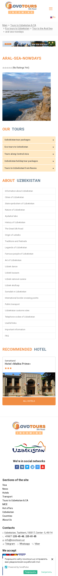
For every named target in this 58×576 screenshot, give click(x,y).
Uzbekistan (8, 512)
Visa (4, 485)
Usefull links (10, 323)
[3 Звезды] (7, 68)
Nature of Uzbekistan (15, 210)
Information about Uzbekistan (19, 191)
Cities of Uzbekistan (14, 197)
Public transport (12, 304)
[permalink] (29, 377)
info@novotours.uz (15, 540)
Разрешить (30, 572)
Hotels (5, 492)
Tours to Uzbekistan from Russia (20, 168)
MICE (5, 504)
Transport (7, 496)
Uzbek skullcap (12, 285)
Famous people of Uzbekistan (19, 254)
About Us (7, 519)
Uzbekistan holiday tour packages (21, 161)
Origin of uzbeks (12, 235)
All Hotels (29, 401)
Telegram (10, 543)
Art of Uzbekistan (13, 260)
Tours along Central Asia (17, 154)
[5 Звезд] (11, 68)
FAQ (7, 336)
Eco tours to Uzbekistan (16, 147)
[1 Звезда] (3, 68)
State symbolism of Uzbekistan (19, 203)
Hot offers (7, 508)
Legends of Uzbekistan (16, 247)
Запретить (46, 572)
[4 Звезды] (9, 68)
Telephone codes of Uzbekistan (20, 317)
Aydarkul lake (11, 216)
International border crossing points (22, 298)
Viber (37, 543)
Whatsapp (24, 543)
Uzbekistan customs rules (17, 310)
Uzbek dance (11, 266)
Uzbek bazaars (12, 273)
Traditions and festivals (16, 241)
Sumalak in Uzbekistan (15, 291)
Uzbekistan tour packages (17, 140)
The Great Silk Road (14, 228)
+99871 (14, 536)
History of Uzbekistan (15, 222)
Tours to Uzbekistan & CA (15, 500)
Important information (15, 329)
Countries (7, 516)
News (5, 489)
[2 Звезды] (5, 68)
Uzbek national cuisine (15, 279)
